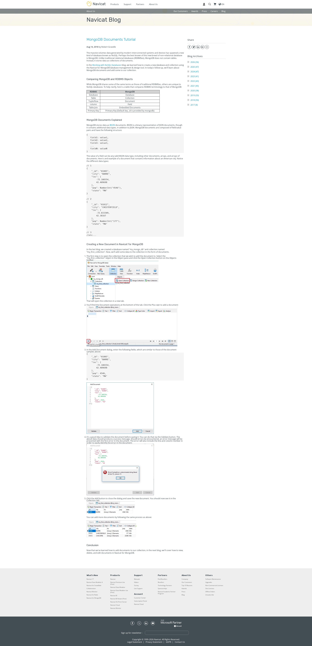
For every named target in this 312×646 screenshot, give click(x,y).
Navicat (112, 579)
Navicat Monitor (92, 592)
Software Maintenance (213, 579)
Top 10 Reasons (187, 585)
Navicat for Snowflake (94, 585)
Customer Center (140, 598)
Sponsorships (162, 589)
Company (185, 579)
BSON (112, 125)
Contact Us (180, 642)
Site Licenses (209, 589)
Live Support (138, 589)
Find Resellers (162, 579)
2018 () (194, 100)
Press (183, 592)
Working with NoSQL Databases (106, 65)
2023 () (194, 76)
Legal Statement (134, 642)
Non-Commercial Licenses (214, 585)
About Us (153, 4)
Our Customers (187, 582)
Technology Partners (165, 585)
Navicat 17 (90, 579)
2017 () (194, 104)
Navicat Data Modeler (117, 587)
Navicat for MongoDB (94, 598)
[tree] (206, 83)
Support (127, 4)
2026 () (194, 62)
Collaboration (91, 589)
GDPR (168, 642)
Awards (184, 589)
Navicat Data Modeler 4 (95, 582)
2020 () (194, 90)
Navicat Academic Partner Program (167, 593)
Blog (183, 595)
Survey (136, 585)
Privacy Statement (154, 642)
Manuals (137, 579)
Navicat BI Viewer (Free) (118, 599)
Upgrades (208, 582)
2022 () (194, 81)
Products (114, 4)
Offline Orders (210, 592)
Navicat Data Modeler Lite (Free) (119, 591)
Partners (140, 4)
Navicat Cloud (115, 605)
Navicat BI (113, 596)
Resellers (161, 582)
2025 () (194, 67)
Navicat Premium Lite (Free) (117, 583)
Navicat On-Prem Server (118, 602)
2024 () (194, 71)
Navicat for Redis (92, 595)
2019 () (194, 95)
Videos (136, 582)
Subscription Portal (140, 601)
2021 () (194, 85)
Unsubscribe (209, 595)
